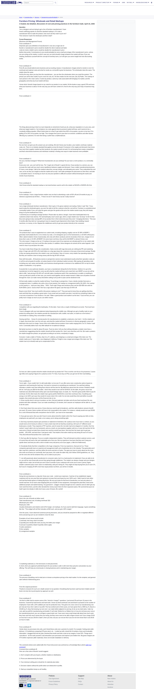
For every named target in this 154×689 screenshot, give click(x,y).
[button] (21, 685)
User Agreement (54, 678)
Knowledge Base (142, 2)
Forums (116, 2)
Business (37, 17)
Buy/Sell (130, 2)
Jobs (123, 2)
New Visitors (111, 678)
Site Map (81, 678)
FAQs (80, 681)
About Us (110, 681)
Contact (80, 684)
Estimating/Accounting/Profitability (49, 17)
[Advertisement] (77, 11)
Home (20, 17)
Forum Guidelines (54, 681)
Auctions (110, 687)
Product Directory (103, 2)
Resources (89, 2)
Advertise (110, 684)
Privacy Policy (53, 684)
